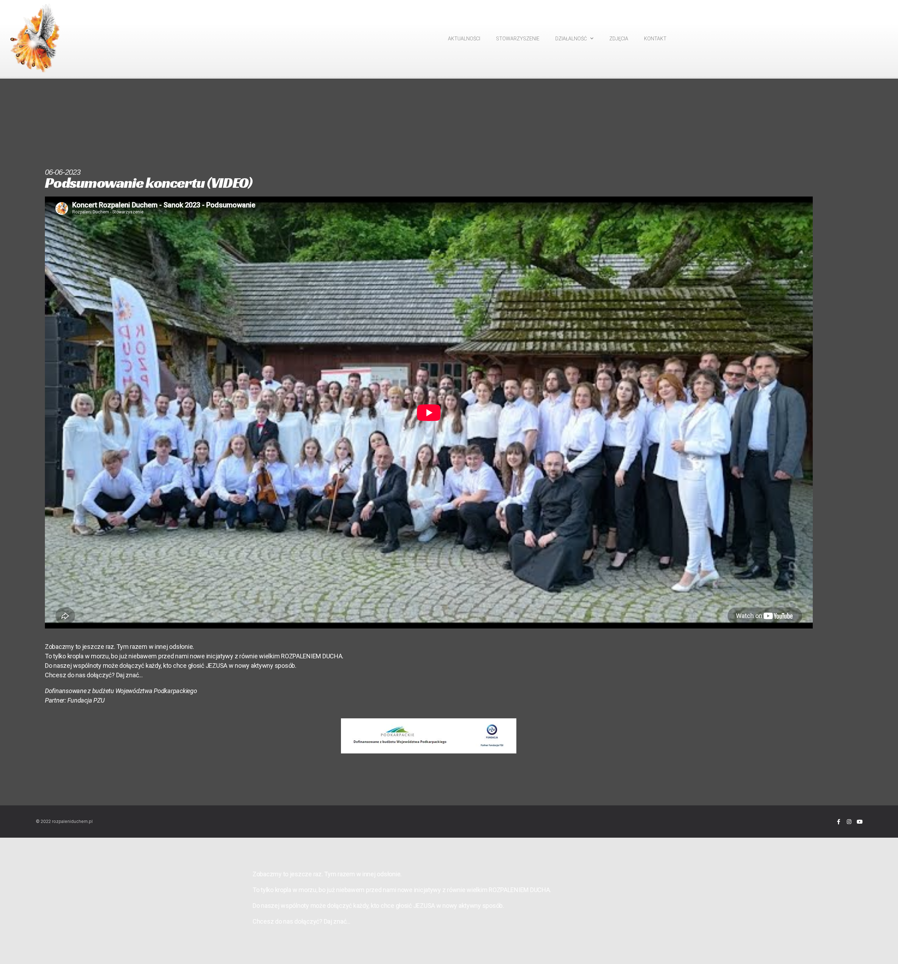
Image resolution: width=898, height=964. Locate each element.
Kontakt (655, 38)
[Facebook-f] (838, 821)
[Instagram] (849, 821)
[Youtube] (859, 821)
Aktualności (464, 38)
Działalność (571, 38)
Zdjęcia (618, 38)
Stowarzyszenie (518, 38)
